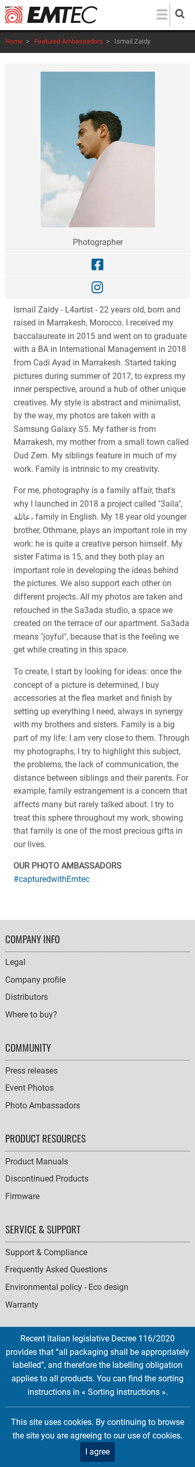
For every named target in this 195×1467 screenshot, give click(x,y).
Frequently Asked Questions (56, 1269)
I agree (97, 1452)
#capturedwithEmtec (51, 879)
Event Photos (29, 1088)
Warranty (21, 1305)
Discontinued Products (46, 1179)
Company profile (35, 980)
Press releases (31, 1071)
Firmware (22, 1196)
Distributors (26, 997)
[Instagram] (97, 287)
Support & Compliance (46, 1252)
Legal (15, 962)
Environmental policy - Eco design (66, 1287)
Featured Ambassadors (68, 41)
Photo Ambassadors (42, 1105)
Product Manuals (36, 1161)
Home (14, 41)
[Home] (51, 14)
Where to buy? (31, 1015)
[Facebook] (97, 265)
